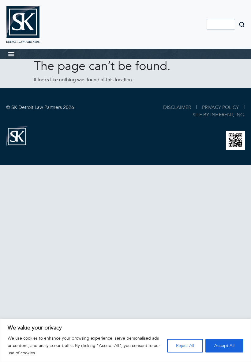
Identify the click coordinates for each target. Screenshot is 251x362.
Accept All (224, 346)
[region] (125, 340)
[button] (11, 54)
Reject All (185, 346)
